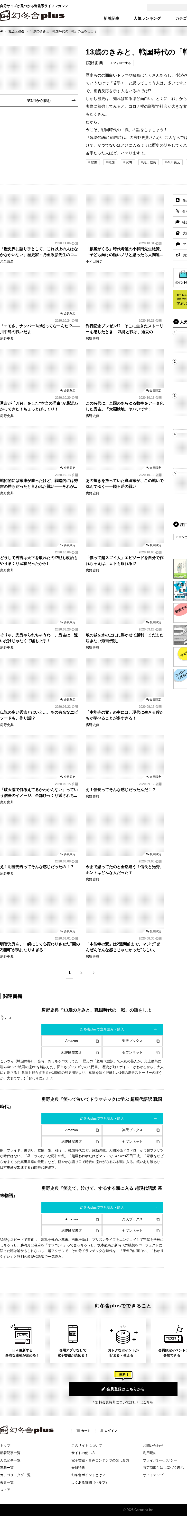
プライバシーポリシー (160, 1460)
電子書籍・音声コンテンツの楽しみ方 (100, 1460)
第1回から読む (39, 100)
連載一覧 (7, 1468)
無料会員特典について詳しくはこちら (124, 1402)
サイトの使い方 (83, 1453)
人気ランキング (147, 18)
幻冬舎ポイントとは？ (88, 1475)
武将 (129, 162)
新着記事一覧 (10, 1453)
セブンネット (132, 1052)
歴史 (94, 162)
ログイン (110, 1431)
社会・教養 (16, 31)
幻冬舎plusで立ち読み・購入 (102, 1029)
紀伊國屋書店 (71, 1052)
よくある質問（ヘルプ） (90, 1482)
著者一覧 (7, 1482)
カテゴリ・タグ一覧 (15, 1475)
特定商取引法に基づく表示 (163, 1468)
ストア (5, 1490)
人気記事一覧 (10, 1460)
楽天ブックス (132, 1041)
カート (86, 1431)
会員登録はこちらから (125, 1389)
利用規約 (150, 1453)
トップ (5, 1445)
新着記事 (111, 18)
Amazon (71, 1041)
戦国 (111, 162)
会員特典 (78, 1468)
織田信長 (149, 162)
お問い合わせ (153, 1445)
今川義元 (173, 162)
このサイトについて (86, 1445)
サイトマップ (153, 1475)
